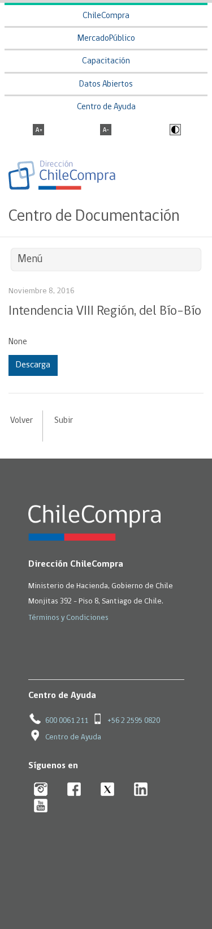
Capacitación (106, 61)
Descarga (33, 365)
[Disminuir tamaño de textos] (105, 131)
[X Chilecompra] (108, 790)
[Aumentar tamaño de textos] (38, 131)
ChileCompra (106, 16)
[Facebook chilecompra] (74, 790)
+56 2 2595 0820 (133, 721)
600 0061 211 (66, 721)
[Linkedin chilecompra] (141, 790)
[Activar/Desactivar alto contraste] (174, 131)
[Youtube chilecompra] (41, 806)
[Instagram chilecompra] (41, 790)
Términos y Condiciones (68, 618)
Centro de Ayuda (106, 107)
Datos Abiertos (106, 84)
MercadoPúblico (106, 39)
